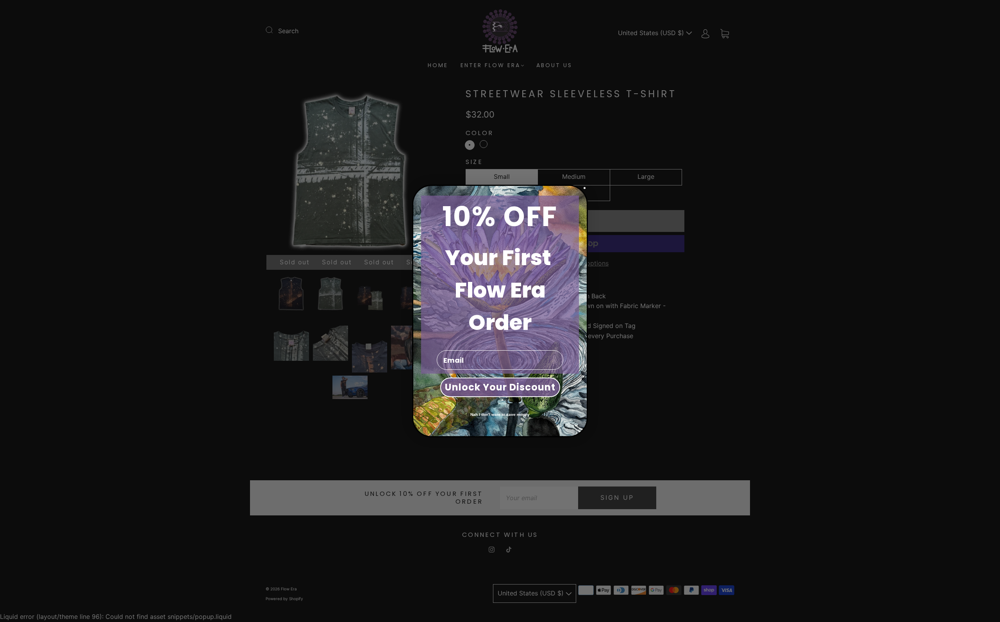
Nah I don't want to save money (500, 414)
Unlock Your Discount (500, 387)
